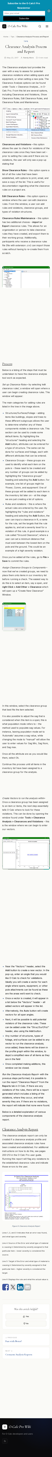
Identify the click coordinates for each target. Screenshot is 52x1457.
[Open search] (40, 26)
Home (5, 37)
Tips (12, 37)
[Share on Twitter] (13, 1287)
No (27, 1323)
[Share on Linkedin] (20, 1287)
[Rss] (4, 1441)
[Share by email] (27, 1287)
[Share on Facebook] (5, 1287)
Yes (27, 1316)
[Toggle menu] (47, 26)
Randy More (28, 58)
